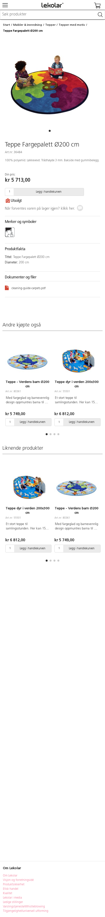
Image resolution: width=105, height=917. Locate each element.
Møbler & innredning (27, 25)
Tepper (50, 25)
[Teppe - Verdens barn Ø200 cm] (27, 358)
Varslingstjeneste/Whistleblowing (24, 906)
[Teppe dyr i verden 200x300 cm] (76, 358)
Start (6, 25)
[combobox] (52, 15)
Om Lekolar (10, 875)
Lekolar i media (12, 897)
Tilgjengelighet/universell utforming (25, 911)
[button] (50, 131)
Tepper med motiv (72, 25)
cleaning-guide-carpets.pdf (28, 288)
